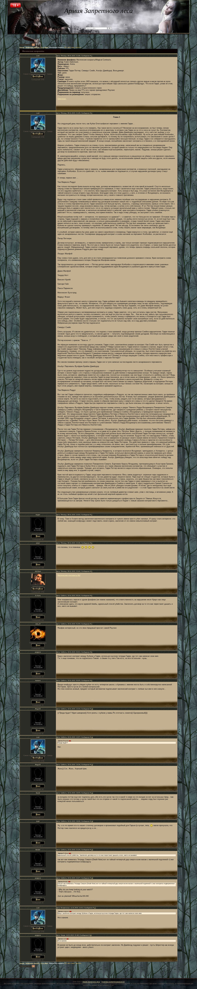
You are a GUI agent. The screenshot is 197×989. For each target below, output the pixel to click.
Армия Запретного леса (91, 982)
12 (92, 764)
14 (92, 821)
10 (92, 709)
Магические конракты (56, 47)
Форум (21, 47)
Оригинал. (62, 99)
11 (92, 737)
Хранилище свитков (32, 47)
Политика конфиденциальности (112, 982)
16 (92, 878)
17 (95, 908)
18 (91, 935)
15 (92, 849)
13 (92, 793)
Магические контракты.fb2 (69, 575)
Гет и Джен (44, 47)
